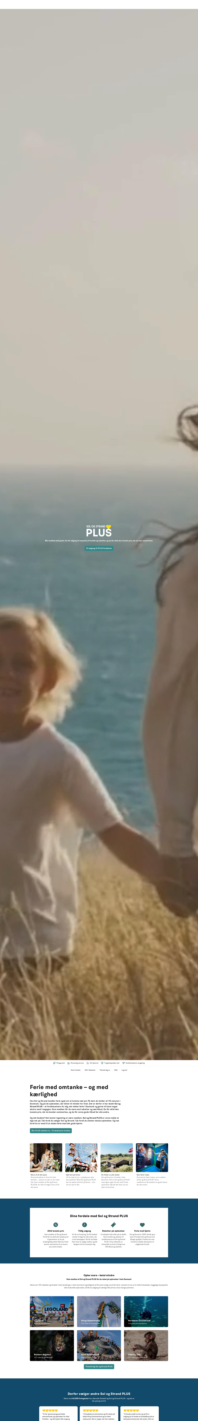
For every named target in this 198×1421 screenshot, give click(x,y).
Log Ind (124, 1070)
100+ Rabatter (90, 1070)
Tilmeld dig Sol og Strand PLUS (99, 1366)
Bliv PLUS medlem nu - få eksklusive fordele (51, 1130)
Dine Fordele (75, 1070)
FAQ (115, 1070)
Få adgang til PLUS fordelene (99, 548)
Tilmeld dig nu (105, 1070)
